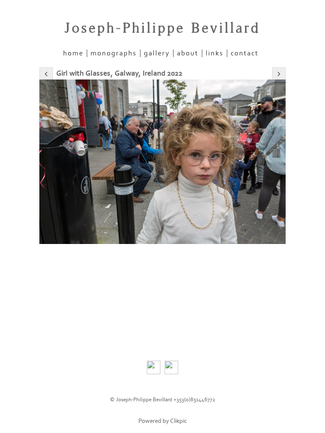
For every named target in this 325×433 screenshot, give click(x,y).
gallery (157, 53)
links (214, 53)
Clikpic (178, 421)
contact (245, 53)
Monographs (114, 53)
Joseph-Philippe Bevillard (162, 28)
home (73, 53)
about (187, 53)
